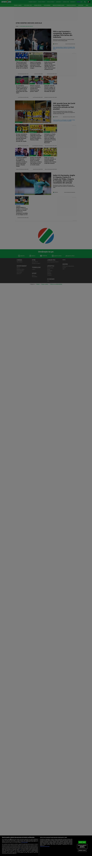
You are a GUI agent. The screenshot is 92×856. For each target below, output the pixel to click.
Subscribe (42, 291)
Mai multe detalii (24, 842)
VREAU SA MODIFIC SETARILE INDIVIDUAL (82, 846)
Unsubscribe (46, 294)
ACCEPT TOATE (82, 842)
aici (20, 849)
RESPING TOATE (82, 850)
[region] (46, 845)
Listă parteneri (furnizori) (44, 846)
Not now (50, 291)
